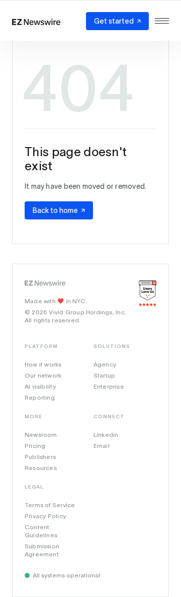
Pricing (35, 445)
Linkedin (106, 434)
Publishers (40, 456)
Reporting (40, 397)
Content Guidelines (41, 531)
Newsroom (41, 434)
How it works (43, 364)
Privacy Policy (45, 516)
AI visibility (40, 386)
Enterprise (109, 386)
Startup (104, 375)
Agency (105, 364)
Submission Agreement (42, 550)
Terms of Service (50, 505)
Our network (43, 375)
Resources (41, 467)
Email (102, 445)
